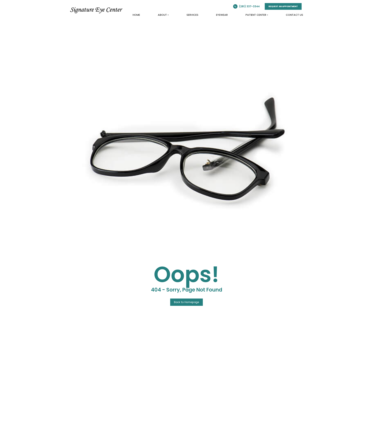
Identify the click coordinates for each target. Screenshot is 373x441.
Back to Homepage (186, 302)
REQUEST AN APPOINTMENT (283, 6)
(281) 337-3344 (249, 6)
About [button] (162, 15)
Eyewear (222, 15)
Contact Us (294, 15)
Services (192, 15)
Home (136, 15)
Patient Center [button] (256, 15)
